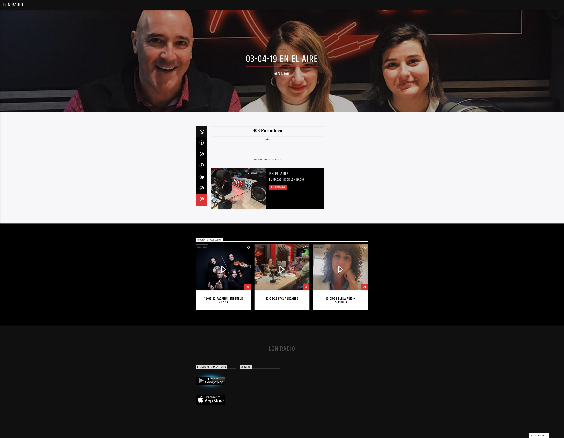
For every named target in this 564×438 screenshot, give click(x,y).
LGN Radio (13, 5)
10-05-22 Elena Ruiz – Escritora (340, 300)
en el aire (282, 49)
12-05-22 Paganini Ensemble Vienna (223, 300)
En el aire (279, 174)
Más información (278, 187)
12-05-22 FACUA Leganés (282, 298)
